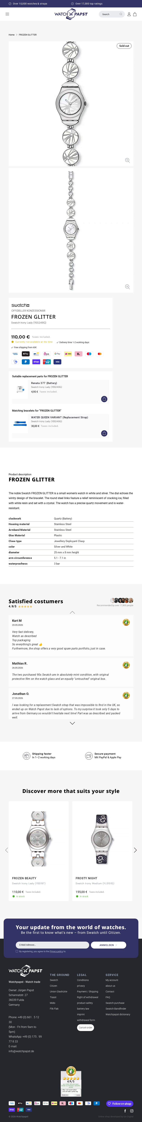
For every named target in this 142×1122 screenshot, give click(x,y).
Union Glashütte (58, 991)
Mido (52, 1003)
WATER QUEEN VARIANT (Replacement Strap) (59, 417)
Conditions (83, 980)
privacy (81, 985)
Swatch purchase (115, 1003)
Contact (110, 991)
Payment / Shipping (87, 991)
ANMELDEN (107, 945)
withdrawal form (86, 1020)
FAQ (108, 997)
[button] (134, 14)
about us (110, 985)
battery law (83, 1008)
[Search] (121, 14)
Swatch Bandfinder (116, 1008)
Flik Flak (54, 1008)
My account (112, 980)
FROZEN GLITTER (28, 34)
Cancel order (85, 1027)
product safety (85, 1003)
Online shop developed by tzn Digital (115, 1116)
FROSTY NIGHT (86, 878)
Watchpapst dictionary (118, 1014)
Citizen (53, 985)
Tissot (53, 997)
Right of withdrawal (87, 997)
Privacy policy (56, 951)
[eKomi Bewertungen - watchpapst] (71, 1081)
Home (12, 34)
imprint (81, 1014)
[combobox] (112, 14)
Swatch (54, 980)
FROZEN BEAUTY (24, 878)
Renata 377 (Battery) (44, 383)
